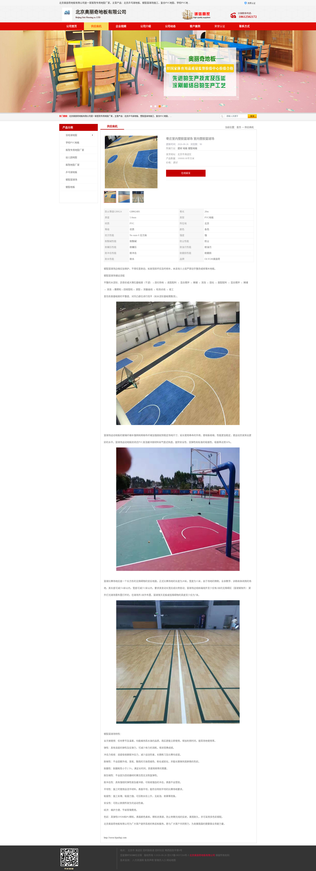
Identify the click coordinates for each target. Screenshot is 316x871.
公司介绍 (145, 26)
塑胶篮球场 (71, 179)
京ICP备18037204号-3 (178, 855)
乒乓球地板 (71, 172)
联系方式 (244, 26)
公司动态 (170, 26)
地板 (185, 148)
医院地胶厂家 (72, 165)
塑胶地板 (70, 187)
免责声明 (149, 860)
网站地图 (171, 860)
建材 (180, 148)
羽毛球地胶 (71, 135)
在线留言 (185, 173)
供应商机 (96, 26)
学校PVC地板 (72, 142)
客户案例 (195, 26)
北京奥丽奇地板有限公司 (202, 855)
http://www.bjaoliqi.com (115, 837)
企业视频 (121, 26)
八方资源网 (138, 860)
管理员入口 (160, 860)
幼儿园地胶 (71, 157)
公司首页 (71, 26)
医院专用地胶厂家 (75, 150)
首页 (239, 127)
